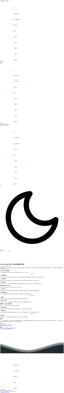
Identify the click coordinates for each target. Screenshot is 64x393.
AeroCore (9, 391)
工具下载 (15, 115)
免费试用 (15, 36)
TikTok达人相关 (5, 266)
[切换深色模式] (3, 61)
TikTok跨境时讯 (15, 59)
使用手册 (15, 42)
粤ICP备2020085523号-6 (6, 392)
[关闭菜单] (1, 123)
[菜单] (1, 63)
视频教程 (15, 48)
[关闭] (9, 250)
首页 (13, 69)
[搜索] (1, 61)
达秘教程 (14, 92)
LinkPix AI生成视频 (16, 19)
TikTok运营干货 (15, 25)
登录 (1, 62)
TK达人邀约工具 (16, 13)
